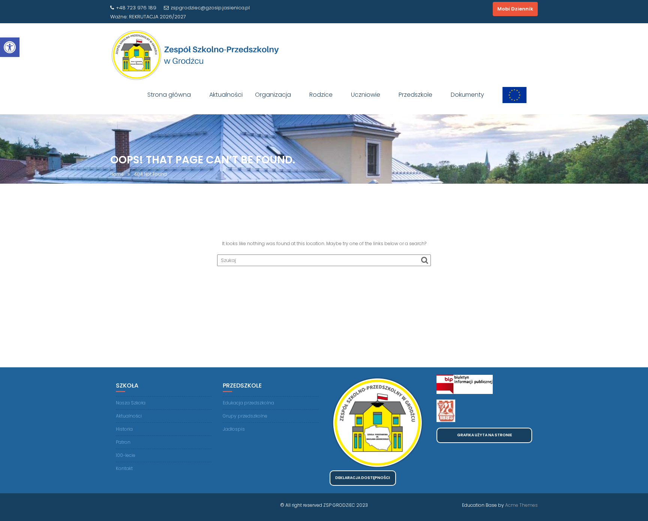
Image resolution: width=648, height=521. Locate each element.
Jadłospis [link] (234, 429)
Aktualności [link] (226, 94)
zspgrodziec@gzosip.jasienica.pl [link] (210, 7)
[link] (10, 47)
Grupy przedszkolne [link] (245, 416)
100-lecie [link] (125, 455)
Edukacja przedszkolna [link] (248, 403)
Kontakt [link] (124, 468)
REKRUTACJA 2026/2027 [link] (157, 16)
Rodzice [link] (321, 94)
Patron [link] (123, 442)
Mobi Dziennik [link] (515, 8)
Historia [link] (124, 429)
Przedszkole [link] (415, 94)
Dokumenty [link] (467, 94)
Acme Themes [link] (521, 505)
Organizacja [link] (273, 94)
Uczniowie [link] (365, 94)
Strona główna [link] (169, 94)
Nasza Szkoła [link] (131, 403)
